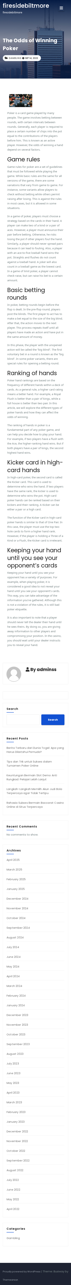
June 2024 (14, 957)
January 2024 (16, 1005)
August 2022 (15, 1170)
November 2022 (17, 1141)
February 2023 (16, 1112)
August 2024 (15, 937)
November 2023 (17, 1025)
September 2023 (18, 1044)
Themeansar (10, 1280)
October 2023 (16, 1034)
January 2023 (16, 1122)
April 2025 (13, 860)
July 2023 (13, 1063)
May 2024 (13, 966)
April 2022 (13, 1209)
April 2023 (13, 1093)
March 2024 (14, 986)
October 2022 (16, 1151)
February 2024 (16, 996)
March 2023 (14, 1102)
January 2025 (16, 889)
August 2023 (15, 1054)
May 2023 (13, 1083)
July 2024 (13, 947)
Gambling (15, 58)
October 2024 (16, 918)
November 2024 (17, 908)
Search (12, 709)
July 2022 (13, 1180)
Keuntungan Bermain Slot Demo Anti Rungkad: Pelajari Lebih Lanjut (32, 777)
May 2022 (13, 1199)
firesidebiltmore (26, 5)
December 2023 (17, 1015)
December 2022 (17, 1131)
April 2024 (13, 976)
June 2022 (13, 1189)
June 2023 (13, 1073)
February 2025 (16, 879)
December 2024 (18, 899)
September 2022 (18, 1160)
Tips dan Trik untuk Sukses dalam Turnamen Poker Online (29, 763)
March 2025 (14, 869)
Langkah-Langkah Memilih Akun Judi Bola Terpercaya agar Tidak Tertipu (34, 791)
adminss (46, 669)
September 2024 (18, 928)
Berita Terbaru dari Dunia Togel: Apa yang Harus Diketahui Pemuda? (35, 750)
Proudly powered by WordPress (22, 1271)
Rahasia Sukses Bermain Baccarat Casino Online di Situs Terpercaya (35, 805)
